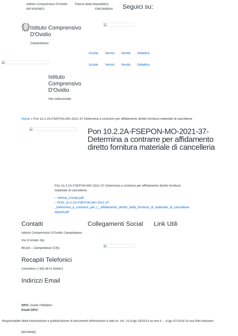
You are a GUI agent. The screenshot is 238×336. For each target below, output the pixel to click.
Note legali (161, 300)
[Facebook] (192, 5)
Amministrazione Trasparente (174, 232)
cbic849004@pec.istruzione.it (41, 294)
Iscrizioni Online (165, 255)
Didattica (143, 53)
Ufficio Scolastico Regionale (173, 263)
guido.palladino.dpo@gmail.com (61, 310)
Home (25, 118)
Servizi (109, 53)
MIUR (158, 248)
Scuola (93, 53)
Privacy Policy (163, 285)
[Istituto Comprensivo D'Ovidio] (25, 27)
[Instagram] (192, 15)
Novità (125, 53)
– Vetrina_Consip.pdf (69, 198)
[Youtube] (192, 10)
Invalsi (158, 278)
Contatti (159, 240)
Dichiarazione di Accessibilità (174, 293)
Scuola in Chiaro (165, 270)
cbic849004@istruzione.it (69, 8)
